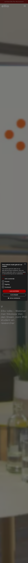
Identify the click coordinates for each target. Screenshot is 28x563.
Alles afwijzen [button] (14, 295)
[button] (14, 298)
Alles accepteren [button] (14, 291)
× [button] (24, 264)
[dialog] (14, 281)
